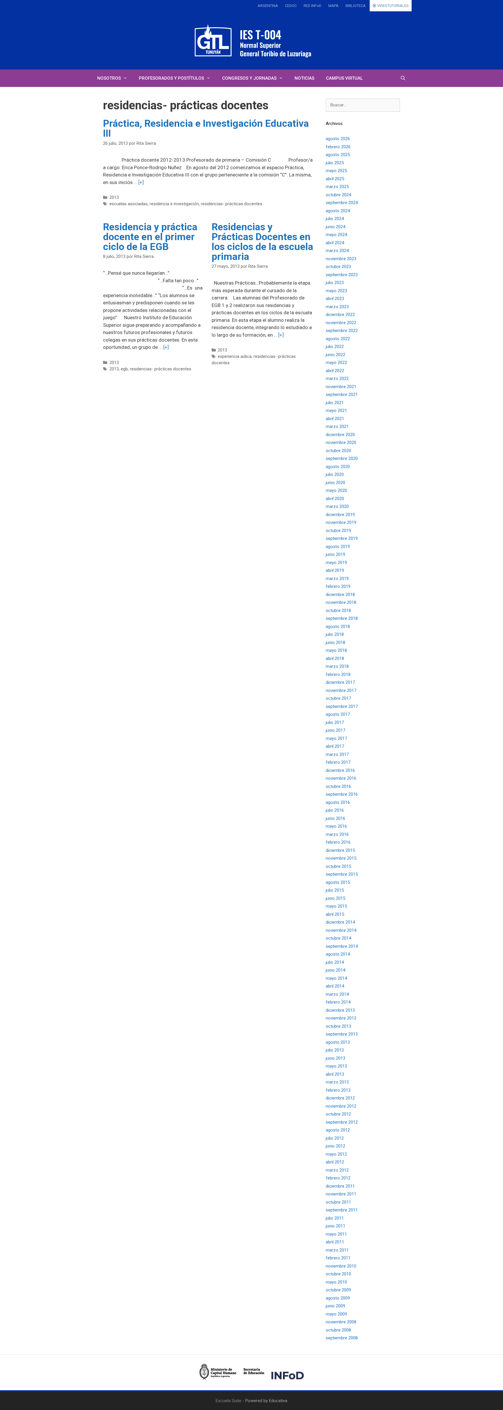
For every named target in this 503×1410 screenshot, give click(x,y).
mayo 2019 (336, 562)
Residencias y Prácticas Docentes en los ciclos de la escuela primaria (262, 241)
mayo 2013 (336, 1066)
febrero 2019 (338, 586)
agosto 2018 (338, 626)
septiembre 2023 (342, 274)
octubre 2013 (338, 1026)
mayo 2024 (336, 234)
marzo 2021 (337, 426)
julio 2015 (335, 890)
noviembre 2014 (341, 930)
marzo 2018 (337, 666)
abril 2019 (335, 570)
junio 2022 (335, 354)
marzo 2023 (337, 306)
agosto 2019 (338, 546)
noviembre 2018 (341, 602)
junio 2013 (335, 1058)
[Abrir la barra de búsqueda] (403, 78)
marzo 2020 (337, 506)
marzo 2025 (337, 186)
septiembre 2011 (342, 1210)
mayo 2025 (336, 170)
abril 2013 (335, 1074)
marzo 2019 (337, 578)
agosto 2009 (338, 1298)
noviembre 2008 (341, 1322)
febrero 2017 (338, 762)
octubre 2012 (338, 1114)
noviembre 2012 (341, 1106)
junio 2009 (335, 1306)
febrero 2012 (338, 1178)
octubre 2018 (338, 610)
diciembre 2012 (340, 1098)
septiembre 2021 (342, 394)
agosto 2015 (338, 882)
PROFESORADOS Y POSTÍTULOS (171, 78)
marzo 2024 (337, 250)
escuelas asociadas (128, 203)
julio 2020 (335, 474)
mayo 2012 (336, 1154)
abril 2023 (335, 298)
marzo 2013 (337, 1082)
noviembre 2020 (341, 442)
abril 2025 (335, 178)
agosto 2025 (338, 154)
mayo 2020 (336, 490)
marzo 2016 (337, 834)
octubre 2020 (338, 450)
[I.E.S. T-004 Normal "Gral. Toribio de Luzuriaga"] (251, 40)
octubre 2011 (338, 1202)
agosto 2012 (338, 1130)
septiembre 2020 (342, 458)
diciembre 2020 (340, 434)
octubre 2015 (338, 866)
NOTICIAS (304, 78)
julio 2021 (335, 402)
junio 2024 (335, 226)
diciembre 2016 (340, 770)
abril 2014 (335, 986)
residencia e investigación (174, 203)
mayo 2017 (336, 738)
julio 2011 (335, 1218)
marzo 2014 (337, 994)
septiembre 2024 (342, 202)
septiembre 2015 (342, 874)
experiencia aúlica (235, 356)
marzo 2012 (337, 1170)
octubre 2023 (338, 266)
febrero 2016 (338, 842)
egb (124, 369)
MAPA (333, 5)
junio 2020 (335, 482)
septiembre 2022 (342, 330)
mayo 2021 (336, 410)
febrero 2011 (338, 1258)
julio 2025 (335, 162)
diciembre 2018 (340, 594)
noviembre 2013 (341, 1018)
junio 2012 (335, 1146)
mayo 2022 (336, 362)
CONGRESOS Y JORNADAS (249, 78)
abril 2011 (335, 1242)
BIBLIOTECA (356, 5)
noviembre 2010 (341, 1266)
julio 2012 (335, 1138)
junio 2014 (335, 970)
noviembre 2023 (341, 258)
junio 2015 (335, 898)
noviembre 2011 (341, 1194)
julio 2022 (335, 346)
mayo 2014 (336, 978)
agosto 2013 (338, 1042)
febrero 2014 (338, 1002)
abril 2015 (335, 914)
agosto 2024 (338, 210)
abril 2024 (335, 242)
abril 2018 (335, 658)
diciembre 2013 (340, 1010)
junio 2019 (335, 554)
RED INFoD (312, 5)
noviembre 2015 (341, 858)
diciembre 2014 (340, 922)
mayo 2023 (336, 290)
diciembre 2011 (340, 1186)
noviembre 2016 (341, 778)
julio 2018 (335, 634)
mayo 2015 (336, 906)
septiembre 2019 (342, 538)
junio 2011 (335, 1226)
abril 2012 (335, 1162)
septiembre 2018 (342, 618)
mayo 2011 (336, 1234)
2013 (114, 197)
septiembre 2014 (342, 946)
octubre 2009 (338, 1290)
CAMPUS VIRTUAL (344, 78)
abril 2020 (335, 498)
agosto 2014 (338, 954)
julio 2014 (335, 962)
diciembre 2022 (340, 314)
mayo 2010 (336, 1282)
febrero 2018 (338, 674)
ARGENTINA (268, 5)
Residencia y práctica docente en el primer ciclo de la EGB (150, 236)
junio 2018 (335, 642)
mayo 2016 (336, 826)
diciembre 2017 (340, 682)
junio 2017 (335, 730)
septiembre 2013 (342, 1034)
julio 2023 (335, 282)
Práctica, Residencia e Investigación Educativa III (206, 128)
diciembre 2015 (340, 850)
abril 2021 (335, 418)
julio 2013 (335, 1050)
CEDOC (291, 5)
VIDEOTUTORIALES (392, 5)
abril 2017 (335, 746)
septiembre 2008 (342, 1338)
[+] (141, 182)
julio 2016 (335, 810)
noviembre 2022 (341, 322)
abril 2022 (335, 370)
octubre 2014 (338, 938)
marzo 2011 (337, 1250)
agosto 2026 (338, 138)
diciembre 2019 (340, 514)
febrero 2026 (338, 146)
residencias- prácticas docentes (231, 203)
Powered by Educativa (266, 1400)
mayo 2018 (336, 650)
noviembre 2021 (341, 386)
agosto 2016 (338, 802)
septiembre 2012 (342, 1122)
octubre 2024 (338, 194)
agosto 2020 (338, 466)
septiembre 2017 (342, 706)
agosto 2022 (338, 338)
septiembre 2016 (342, 794)
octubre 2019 (338, 530)
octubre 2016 (338, 786)
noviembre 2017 (341, 690)
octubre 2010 (338, 1274)
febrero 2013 (338, 1090)
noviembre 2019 (341, 522)
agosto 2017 (338, 714)
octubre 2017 (338, 698)
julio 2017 (335, 722)
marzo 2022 (337, 378)
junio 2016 (335, 818)
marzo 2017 (337, 754)
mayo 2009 (336, 1314)
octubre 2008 (338, 1330)
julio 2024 (335, 218)
